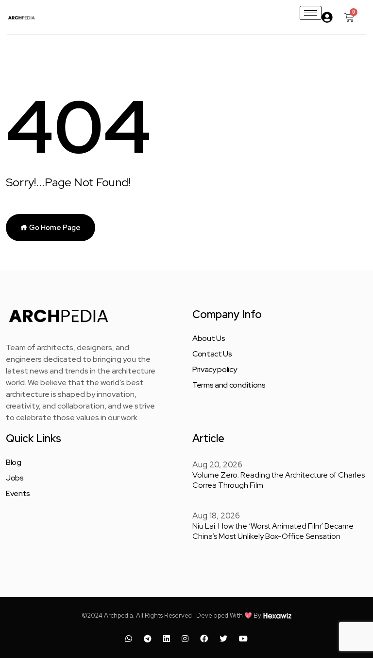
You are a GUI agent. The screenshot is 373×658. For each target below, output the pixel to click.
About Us (208, 338)
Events (18, 494)
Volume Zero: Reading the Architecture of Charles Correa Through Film (278, 480)
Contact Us (212, 354)
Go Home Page (54, 227)
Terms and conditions (229, 385)
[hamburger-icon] (311, 13)
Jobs (15, 478)
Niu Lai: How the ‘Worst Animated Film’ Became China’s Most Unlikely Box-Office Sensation (273, 531)
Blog (13, 462)
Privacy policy (214, 369)
